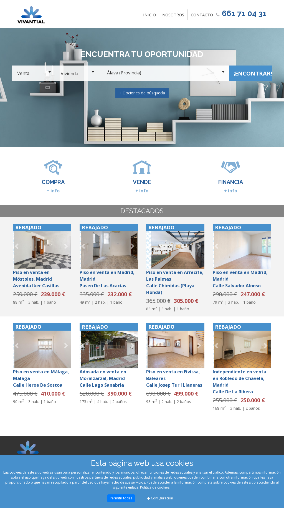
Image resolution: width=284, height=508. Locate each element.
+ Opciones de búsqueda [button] (142, 92)
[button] (17, 246)
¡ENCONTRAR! (253, 73)
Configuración (161, 498)
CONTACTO (202, 14)
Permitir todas (121, 498)
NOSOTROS (173, 14)
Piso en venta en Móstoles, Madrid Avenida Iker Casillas (36, 279)
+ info (53, 191)
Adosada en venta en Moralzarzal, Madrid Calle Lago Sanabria (103, 378)
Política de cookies (154, 487)
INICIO (150, 14)
